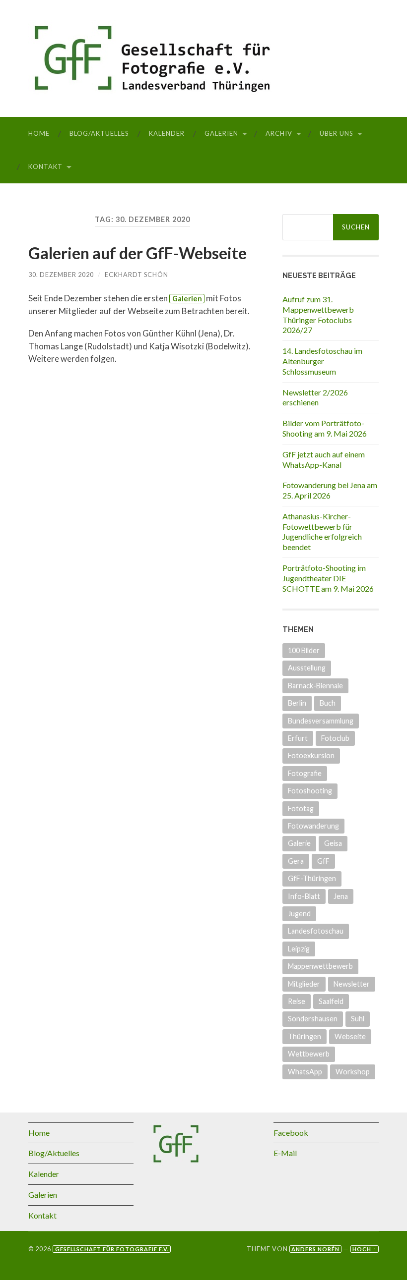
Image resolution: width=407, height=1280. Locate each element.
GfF (323, 861)
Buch (328, 703)
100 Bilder (304, 650)
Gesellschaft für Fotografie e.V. (112, 1249)
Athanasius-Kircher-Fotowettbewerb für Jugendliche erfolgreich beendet (322, 531)
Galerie (299, 843)
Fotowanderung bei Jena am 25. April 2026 (329, 490)
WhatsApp (305, 1071)
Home (39, 133)
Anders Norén (315, 1249)
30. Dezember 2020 (61, 274)
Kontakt (45, 166)
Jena (341, 896)
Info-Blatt (304, 896)
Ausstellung (307, 668)
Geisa (333, 843)
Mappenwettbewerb (320, 966)
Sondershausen (313, 1018)
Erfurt (298, 738)
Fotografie (305, 773)
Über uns (336, 133)
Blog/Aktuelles (99, 133)
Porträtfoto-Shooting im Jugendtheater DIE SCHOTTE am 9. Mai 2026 (328, 578)
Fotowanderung (313, 826)
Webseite (350, 1036)
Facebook (290, 1132)
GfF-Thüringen (312, 878)
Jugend (299, 913)
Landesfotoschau (315, 931)
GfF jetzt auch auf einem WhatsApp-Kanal (323, 459)
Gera (296, 861)
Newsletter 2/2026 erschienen (315, 397)
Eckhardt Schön (136, 274)
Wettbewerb (309, 1054)
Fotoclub (335, 738)
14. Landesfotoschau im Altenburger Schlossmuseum (322, 361)
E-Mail (285, 1153)
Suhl (357, 1018)
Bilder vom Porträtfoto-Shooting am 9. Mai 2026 (324, 428)
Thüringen (304, 1036)
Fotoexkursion (311, 755)
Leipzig (299, 949)
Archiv (279, 133)
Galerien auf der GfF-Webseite (137, 253)
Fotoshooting (310, 790)
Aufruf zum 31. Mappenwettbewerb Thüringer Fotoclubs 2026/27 (318, 314)
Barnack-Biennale (315, 685)
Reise (296, 1001)
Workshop (353, 1071)
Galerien (221, 133)
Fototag (301, 808)
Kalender (167, 133)
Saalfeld (331, 1001)
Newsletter (352, 984)
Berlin (297, 703)
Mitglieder (304, 984)
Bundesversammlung (320, 721)
